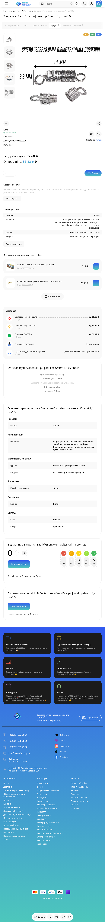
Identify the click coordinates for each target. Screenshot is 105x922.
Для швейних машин (47, 808)
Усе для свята (43, 840)
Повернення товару (12, 818)
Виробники (8, 832)
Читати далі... (12, 198)
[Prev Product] (6, 123)
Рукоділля (41, 811)
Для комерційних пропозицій (17, 814)
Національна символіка (48, 790)
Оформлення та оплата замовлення (14, 795)
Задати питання (18, 606)
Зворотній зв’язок (79, 797)
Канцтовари (43, 801)
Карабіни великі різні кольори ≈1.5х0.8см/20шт (39, 281)
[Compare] (91, 134)
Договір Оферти (11, 825)
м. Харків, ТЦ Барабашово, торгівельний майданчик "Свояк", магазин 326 (27, 769)
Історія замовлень (79, 786)
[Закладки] (63, 917)
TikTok (63, 751)
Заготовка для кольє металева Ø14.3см (35, 264)
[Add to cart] (96, 266)
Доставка (7, 786)
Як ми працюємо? (11, 807)
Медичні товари (44, 829)
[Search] (71, 3)
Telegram (64, 735)
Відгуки (54, 25)
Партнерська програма (14, 836)
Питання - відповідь (72, 25)
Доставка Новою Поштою (27, 317)
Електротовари (44, 815)
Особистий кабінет (79, 783)
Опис (25, 25)
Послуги (7, 800)
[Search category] (42, 3)
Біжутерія (41, 819)
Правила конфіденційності (16, 828)
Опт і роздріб (9, 821)
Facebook (64, 757)
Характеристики (39, 25)
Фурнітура (42, 794)
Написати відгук (18, 564)
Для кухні (41, 797)
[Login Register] (91, 4)
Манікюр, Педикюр (46, 804)
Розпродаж (42, 844)
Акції (5, 839)
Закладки (75, 790)
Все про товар (12, 25)
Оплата (74, 804)
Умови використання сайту (16, 790)
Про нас (7, 783)
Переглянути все (14, 244)
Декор (40, 786)
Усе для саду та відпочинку (50, 833)
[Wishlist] (99, 134)
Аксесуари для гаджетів (48, 822)
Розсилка (75, 794)
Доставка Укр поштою (25, 325)
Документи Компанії (13, 811)
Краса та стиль (44, 826)
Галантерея (42, 783)
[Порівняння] (70, 917)
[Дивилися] (50, 917)
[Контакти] (84, 4)
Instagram (64, 746)
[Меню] (6, 4)
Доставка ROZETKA (23, 334)
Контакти (7, 803)
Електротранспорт (46, 836)
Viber (62, 740)
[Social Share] (99, 123)
